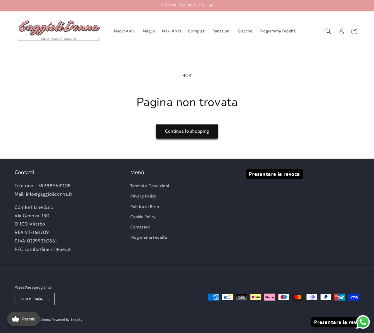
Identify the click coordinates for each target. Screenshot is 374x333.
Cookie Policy (143, 216)
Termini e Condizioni (149, 185)
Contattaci (140, 227)
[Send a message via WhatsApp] (363, 322)
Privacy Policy (143, 196)
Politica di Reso (144, 206)
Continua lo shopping (187, 131)
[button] (328, 31)
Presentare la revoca (274, 174)
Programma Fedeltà (148, 237)
